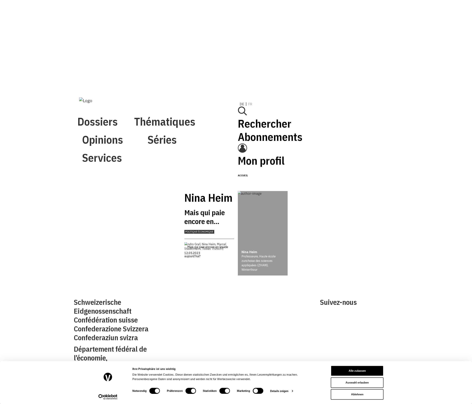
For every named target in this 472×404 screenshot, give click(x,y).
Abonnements (325, 39)
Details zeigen (279, 390)
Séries (96, 67)
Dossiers (97, 12)
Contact (161, 315)
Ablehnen (357, 394)
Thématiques (112, 30)
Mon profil (316, 63)
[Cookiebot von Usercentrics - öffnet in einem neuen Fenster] (108, 397)
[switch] (190, 391)
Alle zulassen (357, 370)
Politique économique (199, 231)
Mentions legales (250, 303)
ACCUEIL (243, 175)
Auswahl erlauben (357, 382)
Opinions (102, 48)
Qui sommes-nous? (169, 303)
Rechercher (319, 25)
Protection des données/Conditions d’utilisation (272, 315)
